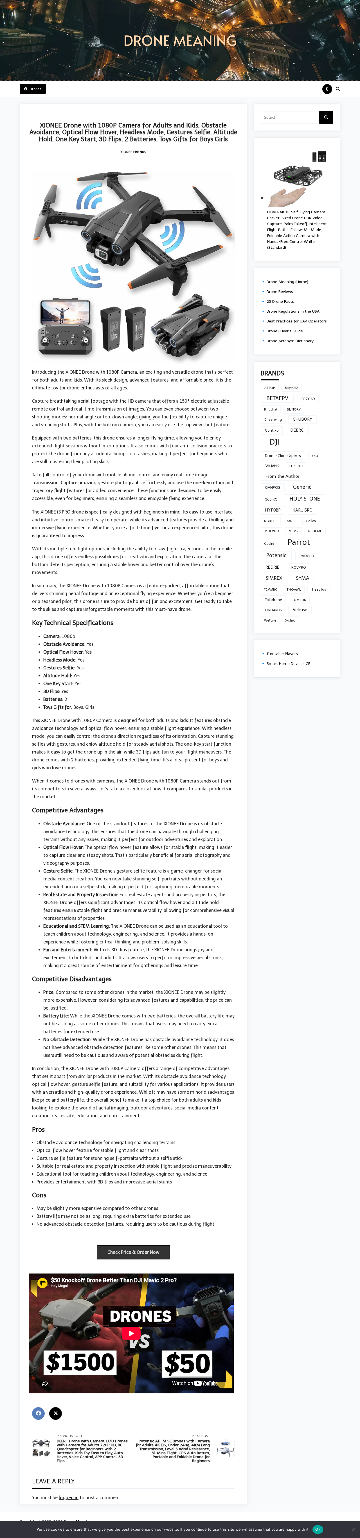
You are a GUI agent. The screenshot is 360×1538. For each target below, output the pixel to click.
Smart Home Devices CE (288, 663)
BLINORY (294, 409)
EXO (315, 456)
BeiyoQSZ (291, 388)
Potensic (276, 555)
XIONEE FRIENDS (133, 152)
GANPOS (272, 487)
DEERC (297, 430)
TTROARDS (273, 610)
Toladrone (273, 599)
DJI (274, 442)
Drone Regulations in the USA (293, 311)
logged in (68, 1497)
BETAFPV (277, 398)
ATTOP (269, 388)
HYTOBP (273, 510)
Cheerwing (273, 420)
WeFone (270, 620)
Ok (317, 1529)
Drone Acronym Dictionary (290, 340)
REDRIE (273, 567)
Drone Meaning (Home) (287, 281)
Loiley (311, 521)
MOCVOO (271, 531)
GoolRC (271, 499)
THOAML (294, 589)
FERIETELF (296, 466)
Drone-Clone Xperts (283, 455)
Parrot (299, 542)
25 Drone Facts (280, 301)
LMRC (290, 521)
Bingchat (270, 409)
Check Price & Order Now (133, 1252)
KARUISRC (302, 510)
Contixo (272, 430)
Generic (302, 487)
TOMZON (299, 600)
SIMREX (274, 578)
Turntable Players (282, 653)
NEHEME (315, 531)
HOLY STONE (304, 499)
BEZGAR (308, 399)
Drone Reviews (280, 291)
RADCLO (307, 555)
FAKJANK (272, 466)
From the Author (283, 476)
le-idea (269, 521)
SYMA (302, 578)
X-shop (290, 620)
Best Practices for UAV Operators (297, 321)
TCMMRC (270, 589)
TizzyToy (319, 589)
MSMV (293, 531)
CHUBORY (302, 419)
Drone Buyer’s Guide (285, 331)
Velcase (300, 609)
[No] (353, 1529)
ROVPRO (298, 567)
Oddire (269, 544)
